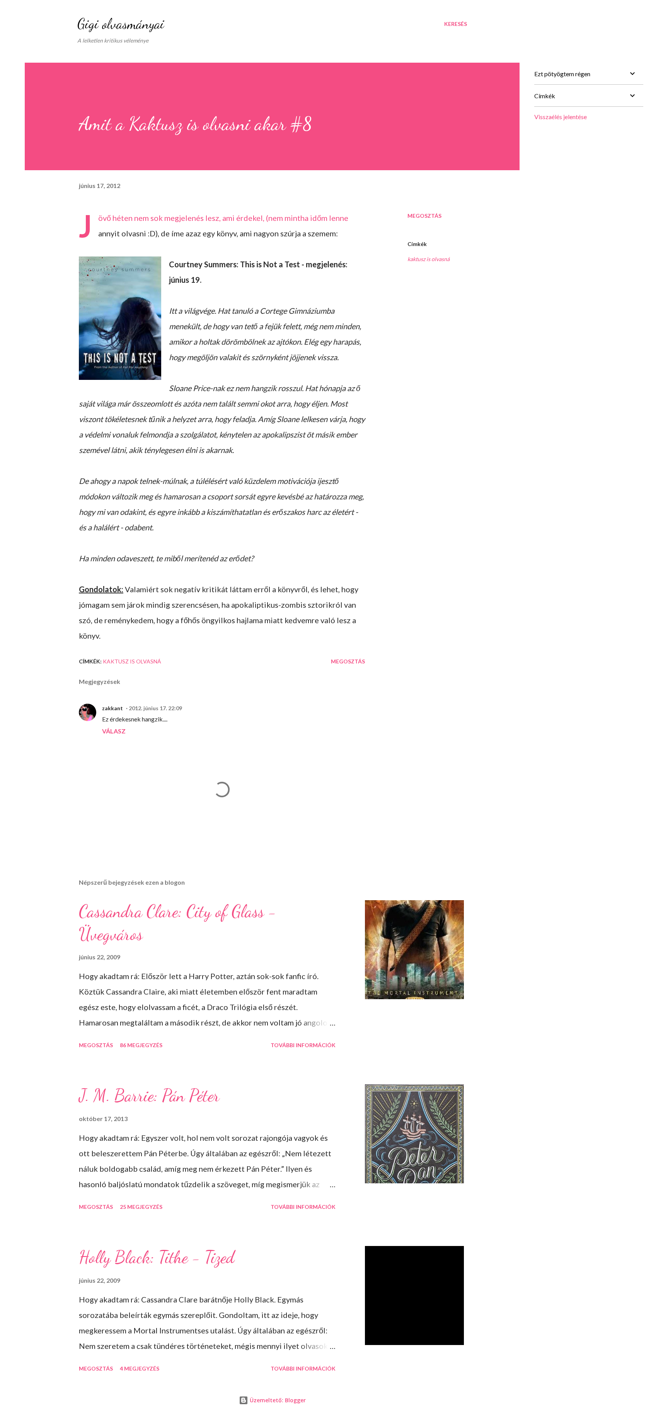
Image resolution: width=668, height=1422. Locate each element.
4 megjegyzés (139, 1368)
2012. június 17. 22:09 (155, 708)
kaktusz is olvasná (428, 259)
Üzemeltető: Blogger (277, 1400)
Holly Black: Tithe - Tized (156, 1257)
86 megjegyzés (141, 1045)
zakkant (112, 708)
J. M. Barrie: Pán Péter (149, 1095)
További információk (303, 1045)
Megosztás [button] (424, 215)
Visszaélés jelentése (560, 116)
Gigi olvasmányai (120, 23)
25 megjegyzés (141, 1206)
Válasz (114, 731)
